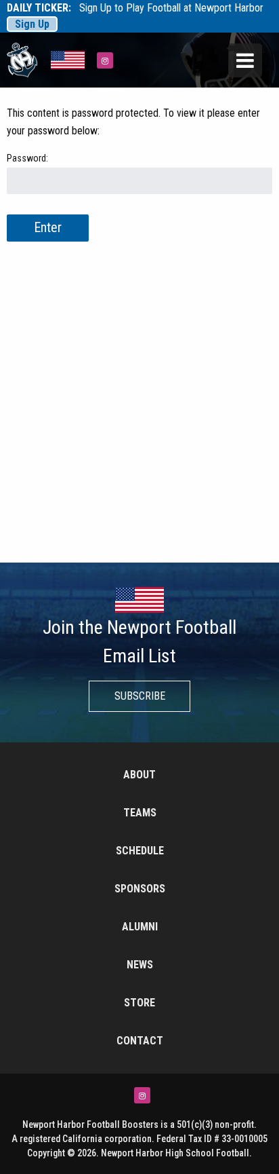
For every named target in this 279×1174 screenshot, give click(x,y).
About (139, 774)
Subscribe (139, 695)
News (140, 964)
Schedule (140, 850)
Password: (27, 158)
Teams (139, 812)
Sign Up (32, 24)
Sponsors (139, 888)
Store (139, 1002)
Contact (139, 1040)
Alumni (140, 926)
